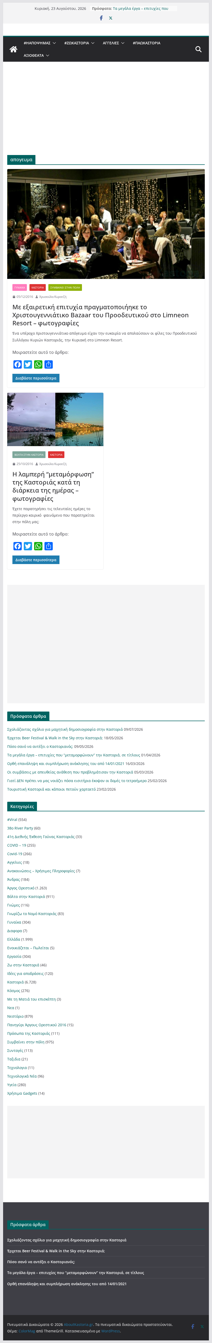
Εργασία (14, 956)
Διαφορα (14, 930)
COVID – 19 (16, 845)
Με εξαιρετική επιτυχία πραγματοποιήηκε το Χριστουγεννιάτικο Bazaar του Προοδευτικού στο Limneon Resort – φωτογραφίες (100, 315)
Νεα (10, 1007)
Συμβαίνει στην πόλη (65, 287)
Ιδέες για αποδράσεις (25, 973)
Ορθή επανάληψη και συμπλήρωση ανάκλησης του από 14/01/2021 (65, 763)
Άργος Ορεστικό (20, 887)
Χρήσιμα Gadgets (22, 1093)
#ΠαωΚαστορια (146, 42)
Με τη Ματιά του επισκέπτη (31, 999)
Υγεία (12, 1084)
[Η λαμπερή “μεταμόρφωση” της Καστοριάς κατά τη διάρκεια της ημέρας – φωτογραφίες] (55, 419)
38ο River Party (20, 828)
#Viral (12, 819)
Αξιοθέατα (34, 55)
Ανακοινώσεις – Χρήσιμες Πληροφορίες (41, 870)
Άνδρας (13, 879)
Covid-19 (14, 853)
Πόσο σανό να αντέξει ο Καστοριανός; (40, 746)
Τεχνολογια (17, 1067)
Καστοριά (38, 287)
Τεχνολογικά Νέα (22, 1076)
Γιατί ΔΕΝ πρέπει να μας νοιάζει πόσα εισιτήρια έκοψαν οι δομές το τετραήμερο (77, 780)
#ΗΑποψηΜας (37, 42)
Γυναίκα (19, 287)
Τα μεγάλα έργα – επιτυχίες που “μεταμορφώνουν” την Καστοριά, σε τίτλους (73, 755)
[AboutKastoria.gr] (13, 49)
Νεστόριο (15, 1016)
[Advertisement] (106, 116)
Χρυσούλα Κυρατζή (52, 296)
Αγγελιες (111, 42)
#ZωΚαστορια (76, 42)
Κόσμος (13, 990)
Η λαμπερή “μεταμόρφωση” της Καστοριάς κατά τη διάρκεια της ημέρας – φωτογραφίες (53, 486)
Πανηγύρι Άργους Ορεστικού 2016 (36, 1024)
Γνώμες (13, 905)
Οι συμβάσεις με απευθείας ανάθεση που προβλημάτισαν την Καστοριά (70, 772)
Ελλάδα (13, 939)
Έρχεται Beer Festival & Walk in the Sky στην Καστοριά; (55, 737)
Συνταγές (15, 1050)
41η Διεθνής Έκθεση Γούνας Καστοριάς (41, 836)
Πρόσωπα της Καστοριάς (28, 1033)
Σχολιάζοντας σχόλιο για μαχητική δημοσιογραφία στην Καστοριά (65, 729)
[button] (53, 43)
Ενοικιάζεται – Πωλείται (28, 947)
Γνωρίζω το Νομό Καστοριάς (32, 913)
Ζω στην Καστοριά (23, 964)
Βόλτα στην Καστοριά (28, 454)
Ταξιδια (13, 1059)
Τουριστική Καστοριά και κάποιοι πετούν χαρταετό (51, 789)
